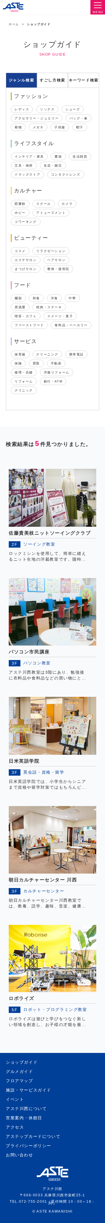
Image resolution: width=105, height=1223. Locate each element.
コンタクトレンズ (65, 174)
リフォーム (24, 381)
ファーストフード (29, 325)
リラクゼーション (51, 251)
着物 (18, 127)
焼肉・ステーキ (49, 307)
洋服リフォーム (56, 372)
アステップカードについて (33, 1136)
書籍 (58, 156)
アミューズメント (51, 212)
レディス (22, 109)
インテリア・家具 (29, 156)
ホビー (20, 212)
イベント (15, 1099)
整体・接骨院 (58, 269)
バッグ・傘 (78, 118)
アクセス (15, 1127)
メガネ (38, 127)
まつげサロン (26, 269)
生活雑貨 (80, 156)
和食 (36, 298)
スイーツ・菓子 (60, 316)
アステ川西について (26, 1108)
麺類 (18, 298)
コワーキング (26, 221)
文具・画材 (24, 165)
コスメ (20, 251)
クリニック (24, 390)
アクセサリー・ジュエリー (37, 118)
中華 (72, 298)
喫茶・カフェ (26, 316)
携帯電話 (76, 354)
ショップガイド (22, 1062)
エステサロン (26, 260)
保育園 (20, 354)
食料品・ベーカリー (71, 325)
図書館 (20, 203)
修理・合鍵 (24, 372)
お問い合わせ (19, 1155)
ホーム (14, 24)
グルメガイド (19, 1071)
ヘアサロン (56, 260)
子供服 (59, 127)
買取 (36, 363)
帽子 (79, 127)
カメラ (67, 203)
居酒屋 (20, 307)
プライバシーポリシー (28, 1145)
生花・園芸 (53, 165)
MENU (98, 12)
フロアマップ (19, 1080)
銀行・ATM (53, 381)
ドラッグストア (27, 174)
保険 (18, 363)
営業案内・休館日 (24, 1118)
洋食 (54, 298)
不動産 (56, 363)
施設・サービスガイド (28, 1090)
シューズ (72, 109)
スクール (43, 203)
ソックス (47, 109)
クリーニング (47, 354)
